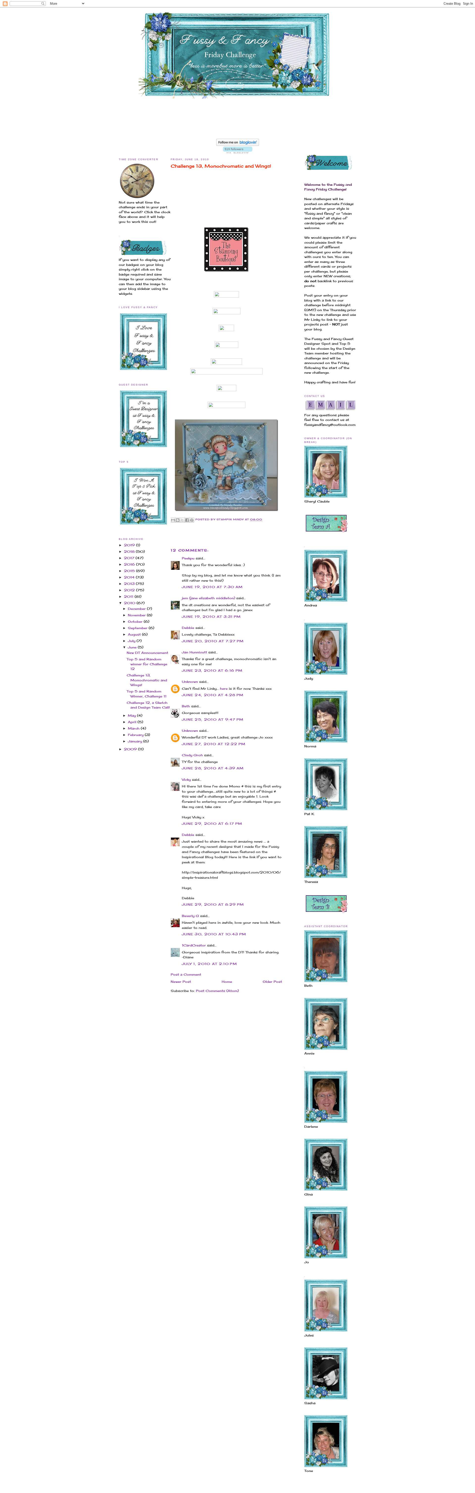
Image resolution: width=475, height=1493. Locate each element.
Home (227, 982)
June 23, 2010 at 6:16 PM (212, 670)
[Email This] (172, 520)
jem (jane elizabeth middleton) (208, 598)
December (137, 609)
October (136, 621)
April (133, 722)
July (132, 641)
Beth (186, 706)
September (138, 628)
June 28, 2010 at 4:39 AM (213, 768)
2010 (130, 603)
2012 (130, 590)
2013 (130, 584)
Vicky (186, 779)
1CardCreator (194, 945)
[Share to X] (182, 520)
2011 (129, 596)
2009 (131, 749)
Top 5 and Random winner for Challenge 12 (147, 664)
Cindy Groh (192, 755)
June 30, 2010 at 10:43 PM (214, 934)
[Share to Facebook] (187, 520)
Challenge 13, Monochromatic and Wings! (147, 680)
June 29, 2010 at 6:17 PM (212, 824)
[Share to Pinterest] (191, 520)
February (136, 735)
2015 (130, 571)
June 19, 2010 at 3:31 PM (211, 617)
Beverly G (190, 916)
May (132, 715)
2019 (130, 545)
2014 (130, 577)
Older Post (272, 982)
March (134, 728)
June (133, 647)
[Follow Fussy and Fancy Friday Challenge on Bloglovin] (237, 145)
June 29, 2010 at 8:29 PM (213, 904)
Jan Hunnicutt (194, 652)
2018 (130, 551)
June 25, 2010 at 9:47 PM (212, 719)
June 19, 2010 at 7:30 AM (212, 587)
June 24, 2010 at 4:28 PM (212, 695)
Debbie (188, 628)
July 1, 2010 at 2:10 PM (209, 964)
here (224, 688)
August (135, 634)
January (135, 741)
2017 (130, 558)
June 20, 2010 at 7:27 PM (213, 641)
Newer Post (181, 982)
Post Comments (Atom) (217, 991)
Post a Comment (186, 974)
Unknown (190, 682)
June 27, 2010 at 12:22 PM (214, 744)
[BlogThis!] (177, 520)
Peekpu (188, 558)
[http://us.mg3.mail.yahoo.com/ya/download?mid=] (226, 272)
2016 (130, 564)
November (137, 615)
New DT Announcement (147, 653)
